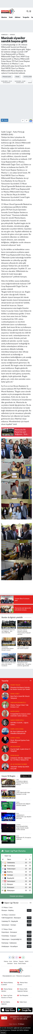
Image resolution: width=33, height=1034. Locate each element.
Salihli (26, 961)
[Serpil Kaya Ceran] (5, 731)
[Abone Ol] (30, 120)
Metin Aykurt (15, 746)
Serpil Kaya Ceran (16, 729)
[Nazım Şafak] (5, 713)
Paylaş (5, 120)
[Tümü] (30, 681)
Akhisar (17, 17)
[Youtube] (19, 957)
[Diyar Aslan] (5, 757)
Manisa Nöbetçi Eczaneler (7, 983)
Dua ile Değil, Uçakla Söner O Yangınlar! (20, 750)
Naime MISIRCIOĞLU (17, 720)
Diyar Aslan (14, 755)
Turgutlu (26, 17)
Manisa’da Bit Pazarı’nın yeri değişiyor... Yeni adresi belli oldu (8, 631)
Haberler (4, 34)
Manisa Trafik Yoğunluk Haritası (22, 990)
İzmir (11, 17)
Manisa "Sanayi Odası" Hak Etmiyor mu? (19, 706)
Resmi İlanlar (22, 963)
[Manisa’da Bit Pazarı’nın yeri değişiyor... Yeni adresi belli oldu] (9, 624)
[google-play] (25, 1010)
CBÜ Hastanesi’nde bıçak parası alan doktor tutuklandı (9, 664)
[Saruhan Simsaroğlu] (5, 704)
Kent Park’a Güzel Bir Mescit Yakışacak (20, 697)
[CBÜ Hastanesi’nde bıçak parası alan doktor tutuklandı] (9, 657)
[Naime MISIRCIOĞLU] (5, 722)
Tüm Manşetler (23, 995)
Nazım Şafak (14, 711)
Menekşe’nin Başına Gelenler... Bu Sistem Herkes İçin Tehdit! (20, 688)
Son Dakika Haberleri (5, 1003)
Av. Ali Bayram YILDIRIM (18, 764)
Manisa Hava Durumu (22, 983)
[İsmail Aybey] (5, 696)
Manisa (4, 17)
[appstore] (8, 1010)
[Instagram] (16, 957)
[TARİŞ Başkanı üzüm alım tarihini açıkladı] (24, 641)
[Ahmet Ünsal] (5, 740)
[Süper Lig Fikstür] (30, 903)
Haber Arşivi (23, 1002)
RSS (5, 1018)
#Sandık (17, 76)
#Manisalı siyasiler (7, 76)
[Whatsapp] (23, 957)
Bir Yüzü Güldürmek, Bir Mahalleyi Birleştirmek (18, 732)
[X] (13, 957)
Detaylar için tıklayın (16, 896)
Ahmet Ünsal (15, 738)
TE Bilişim (21, 1024)
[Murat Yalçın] (5, 687)
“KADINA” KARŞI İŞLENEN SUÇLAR (19, 767)
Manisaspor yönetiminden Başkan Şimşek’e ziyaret (8, 648)
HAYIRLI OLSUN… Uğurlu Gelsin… (19, 723)
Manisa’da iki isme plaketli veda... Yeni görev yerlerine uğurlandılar (24, 664)
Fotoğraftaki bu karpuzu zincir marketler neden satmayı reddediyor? (20, 715)
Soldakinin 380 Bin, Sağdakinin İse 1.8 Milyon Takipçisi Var (20, 759)
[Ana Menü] (30, 11)
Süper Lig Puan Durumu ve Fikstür (6, 996)
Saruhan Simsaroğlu (18, 702)
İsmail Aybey (14, 693)
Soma (15, 963)
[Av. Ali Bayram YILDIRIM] (5, 766)
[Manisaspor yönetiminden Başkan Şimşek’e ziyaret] (9, 641)
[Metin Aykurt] (5, 749)
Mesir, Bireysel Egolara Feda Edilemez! (19, 741)
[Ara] (28, 11)
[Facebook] (9, 957)
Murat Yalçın (15, 685)
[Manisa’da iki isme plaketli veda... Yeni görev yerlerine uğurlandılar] (24, 657)
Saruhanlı (10, 963)
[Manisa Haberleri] (8, 11)
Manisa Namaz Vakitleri (6, 990)
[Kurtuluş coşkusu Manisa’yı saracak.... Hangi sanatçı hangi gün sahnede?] (24, 624)
